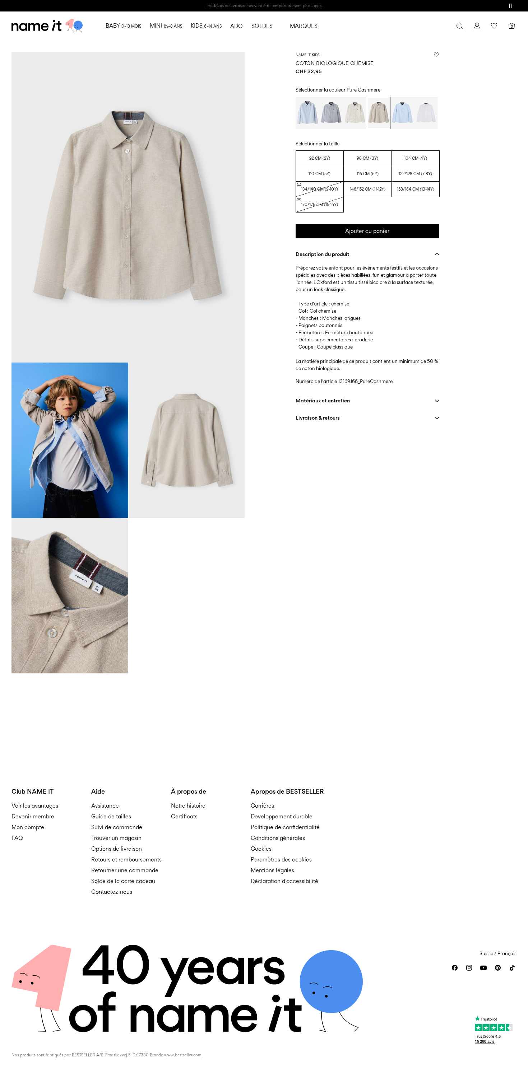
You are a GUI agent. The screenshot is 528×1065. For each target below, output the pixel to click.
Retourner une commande (124, 870)
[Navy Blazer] (331, 113)
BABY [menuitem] (123, 25)
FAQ (17, 838)
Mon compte (27, 827)
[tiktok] (512, 967)
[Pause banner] (511, 5)
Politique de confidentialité (285, 827)
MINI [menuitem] (166, 25)
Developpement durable (281, 816)
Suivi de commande (116, 827)
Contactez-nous (111, 891)
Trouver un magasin (116, 838)
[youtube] (483, 967)
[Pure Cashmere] (378, 113)
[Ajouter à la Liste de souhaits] (436, 54)
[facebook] (454, 967)
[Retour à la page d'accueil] (47, 25)
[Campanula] (307, 113)
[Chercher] (460, 26)
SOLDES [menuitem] (262, 26)
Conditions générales (278, 838)
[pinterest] (498, 967)
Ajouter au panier (367, 231)
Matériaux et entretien (323, 400)
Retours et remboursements (126, 859)
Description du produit (322, 254)
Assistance (105, 805)
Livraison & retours (318, 418)
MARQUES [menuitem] (304, 26)
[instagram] (469, 967)
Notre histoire (188, 805)
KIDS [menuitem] (206, 25)
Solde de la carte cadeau (123, 881)
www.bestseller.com (183, 1054)
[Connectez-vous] (477, 26)
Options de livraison (116, 848)
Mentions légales (272, 870)
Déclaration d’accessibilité (284, 881)
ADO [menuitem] (236, 26)
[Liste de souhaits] (494, 26)
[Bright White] (426, 113)
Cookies (261, 848)
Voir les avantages (34, 805)
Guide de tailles (111, 816)
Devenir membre (32, 816)
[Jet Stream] (355, 113)
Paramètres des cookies (281, 859)
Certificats (184, 816)
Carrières (262, 805)
